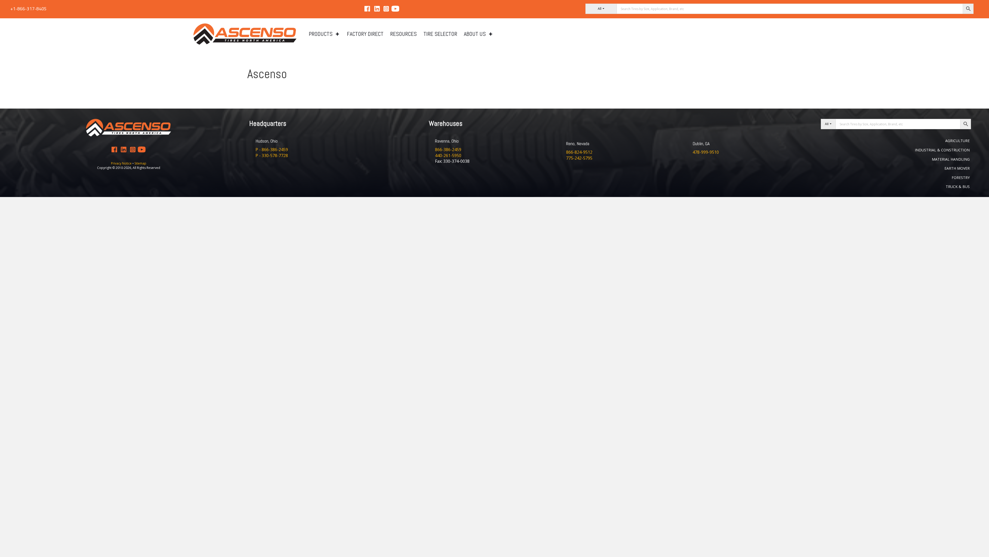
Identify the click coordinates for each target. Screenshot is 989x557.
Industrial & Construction (942, 150)
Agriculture (957, 140)
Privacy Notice (121, 163)
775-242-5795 (579, 158)
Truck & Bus (958, 186)
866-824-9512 (579, 152)
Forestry (961, 177)
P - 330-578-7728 (271, 155)
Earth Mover (957, 168)
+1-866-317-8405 (28, 8)
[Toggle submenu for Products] (337, 34)
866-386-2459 (448, 149)
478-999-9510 (706, 152)
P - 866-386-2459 (271, 149)
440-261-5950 (448, 155)
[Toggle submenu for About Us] (490, 34)
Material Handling (951, 159)
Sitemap (140, 163)
